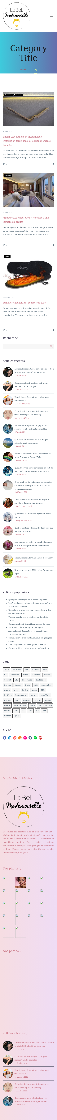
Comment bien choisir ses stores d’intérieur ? (29, 648)
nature (34, 695)
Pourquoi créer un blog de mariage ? (25, 627)
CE (5, 674)
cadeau (35, 669)
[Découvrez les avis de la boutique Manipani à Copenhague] (45, 894)
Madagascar (21, 695)
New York (45, 695)
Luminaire (18, 95)
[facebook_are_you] (33, 964)
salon (32, 705)
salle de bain (20, 705)
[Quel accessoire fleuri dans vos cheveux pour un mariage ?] (33, 919)
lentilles (7, 695)
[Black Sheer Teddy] (45, 1002)
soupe (7, 710)
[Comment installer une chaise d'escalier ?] (8, 894)
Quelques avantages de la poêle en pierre (27, 599)
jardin (25, 690)
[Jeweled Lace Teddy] (20, 1002)
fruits (27, 685)
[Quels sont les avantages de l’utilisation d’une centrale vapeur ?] (8, 932)
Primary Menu (51, 16)
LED (43, 690)
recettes (37, 700)
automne (17, 669)
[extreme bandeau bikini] (20, 964)
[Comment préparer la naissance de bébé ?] (45, 919)
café (45, 669)
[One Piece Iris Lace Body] (45, 989)
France (18, 685)
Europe (7, 685)
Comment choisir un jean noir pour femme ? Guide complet (31, 385)
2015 (6, 669)
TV (23, 710)
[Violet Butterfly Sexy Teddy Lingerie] (33, 977)
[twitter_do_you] (8, 1014)
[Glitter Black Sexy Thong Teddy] (33, 1002)
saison (48, 700)
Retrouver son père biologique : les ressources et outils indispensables (31, 427)
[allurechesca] (45, 964)
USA (30, 710)
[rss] (20, 738)
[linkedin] (9, 738)
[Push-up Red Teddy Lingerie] (8, 989)
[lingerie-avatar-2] (8, 964)
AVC (26, 669)
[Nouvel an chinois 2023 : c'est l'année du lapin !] (20, 894)
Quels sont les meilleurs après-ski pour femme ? (32, 515)
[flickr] (25, 738)
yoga (17, 715)
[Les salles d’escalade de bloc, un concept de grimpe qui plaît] (33, 894)
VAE (44, 710)
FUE (35, 685)
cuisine (47, 674)
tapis (16, 710)
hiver (16, 690)
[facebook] (4, 738)
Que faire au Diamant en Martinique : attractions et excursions (32, 441)
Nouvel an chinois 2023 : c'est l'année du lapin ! (34, 572)
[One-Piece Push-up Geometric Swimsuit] (33, 989)
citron (25, 674)
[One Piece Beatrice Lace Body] (8, 1002)
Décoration (9, 95)
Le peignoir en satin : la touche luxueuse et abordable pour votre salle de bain (33, 544)
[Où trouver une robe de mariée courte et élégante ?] (33, 882)
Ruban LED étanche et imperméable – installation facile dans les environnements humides (27, 141)
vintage (7, 715)
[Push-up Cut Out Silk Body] (20, 989)
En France (41, 680)
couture (36, 674)
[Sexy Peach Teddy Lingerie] (45, 977)
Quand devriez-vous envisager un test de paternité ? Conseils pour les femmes (34, 470)
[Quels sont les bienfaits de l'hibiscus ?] (8, 882)
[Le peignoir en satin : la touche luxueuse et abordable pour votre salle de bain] (45, 882)
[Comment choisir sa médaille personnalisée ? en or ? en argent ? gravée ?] (33, 907)
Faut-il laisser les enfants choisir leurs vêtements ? (32, 399)
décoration (27, 680)
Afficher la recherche (51, 346)
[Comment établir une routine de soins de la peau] (8, 907)
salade (7, 705)
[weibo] (40, 738)
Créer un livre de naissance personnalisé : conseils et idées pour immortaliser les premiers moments (34, 485)
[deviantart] (35, 738)
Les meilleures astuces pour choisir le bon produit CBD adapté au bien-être (34, 371)
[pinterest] (14, 738)
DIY (16, 680)
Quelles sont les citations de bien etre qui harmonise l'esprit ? (34, 530)
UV (37, 710)
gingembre (46, 685)
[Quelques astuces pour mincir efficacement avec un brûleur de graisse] (8, 919)
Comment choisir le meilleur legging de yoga (29, 624)
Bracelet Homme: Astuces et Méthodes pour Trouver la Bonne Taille (32, 455)
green (7, 690)
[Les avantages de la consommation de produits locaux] (20, 907)
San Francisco (45, 705)
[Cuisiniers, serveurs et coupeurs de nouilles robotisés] (20, 932)
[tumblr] (30, 738)
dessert (7, 680)
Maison (8, 175)
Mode (7, 256)
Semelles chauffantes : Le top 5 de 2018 (24, 302)
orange (7, 700)
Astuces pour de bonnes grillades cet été (27, 644)
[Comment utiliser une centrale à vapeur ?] (20, 919)
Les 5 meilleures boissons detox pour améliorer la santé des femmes (32, 501)
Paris (17, 700)
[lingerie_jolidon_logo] (20, 1014)
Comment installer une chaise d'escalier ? (34, 558)
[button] (53, 164)
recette (26, 700)
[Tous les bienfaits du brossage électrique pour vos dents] (45, 907)
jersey (34, 690)
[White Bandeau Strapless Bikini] (20, 977)
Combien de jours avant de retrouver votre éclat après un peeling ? (32, 413)
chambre (15, 674)
